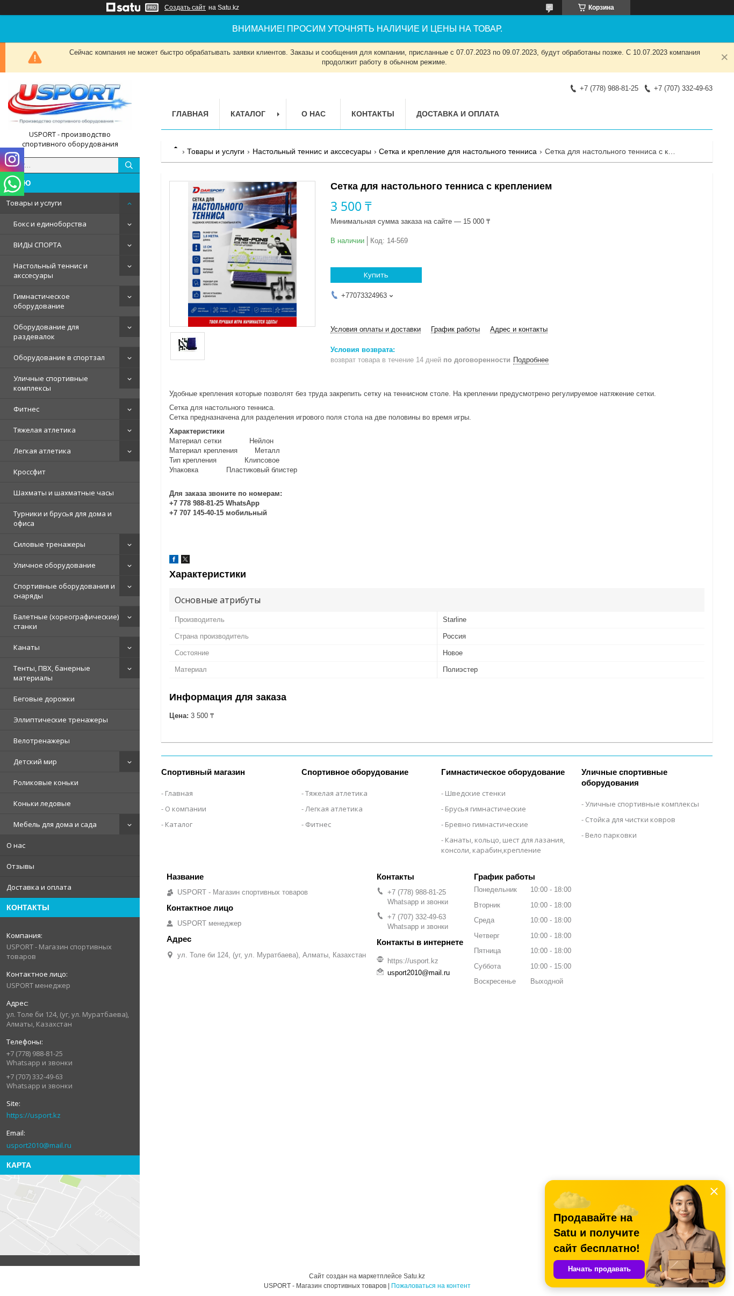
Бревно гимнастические (486, 824)
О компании (185, 809)
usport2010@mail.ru (38, 1145)
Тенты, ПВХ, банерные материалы (51, 673)
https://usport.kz (33, 1115)
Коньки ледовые (42, 803)
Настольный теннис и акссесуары (50, 270)
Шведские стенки (475, 793)
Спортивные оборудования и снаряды (64, 591)
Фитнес (26, 409)
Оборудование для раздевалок (46, 331)
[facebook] (173, 561)
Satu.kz (414, 1276)
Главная (190, 113)
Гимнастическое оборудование (41, 301)
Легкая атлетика (42, 451)
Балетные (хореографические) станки (66, 621)
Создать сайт (185, 7)
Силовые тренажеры (49, 544)
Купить (376, 275)
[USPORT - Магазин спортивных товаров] (70, 105)
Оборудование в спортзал (59, 357)
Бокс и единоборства (50, 224)
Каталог (248, 113)
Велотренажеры (41, 740)
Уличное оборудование (54, 565)
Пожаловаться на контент (431, 1286)
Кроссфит (29, 472)
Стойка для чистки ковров (630, 819)
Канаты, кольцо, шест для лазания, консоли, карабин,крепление (503, 845)
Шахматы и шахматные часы (63, 492)
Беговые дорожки (44, 699)
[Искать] (129, 165)
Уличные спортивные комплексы (50, 383)
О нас (15, 845)
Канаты (26, 647)
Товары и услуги (34, 203)
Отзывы (20, 866)
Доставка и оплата (38, 887)
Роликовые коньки (45, 782)
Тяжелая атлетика (44, 430)
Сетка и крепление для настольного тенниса (458, 151)
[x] (185, 561)
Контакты (372, 113)
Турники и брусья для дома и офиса (62, 518)
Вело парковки (611, 835)
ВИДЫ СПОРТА (37, 245)
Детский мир (35, 761)
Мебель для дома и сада (55, 824)
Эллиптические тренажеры (60, 719)
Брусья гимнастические (485, 809)
